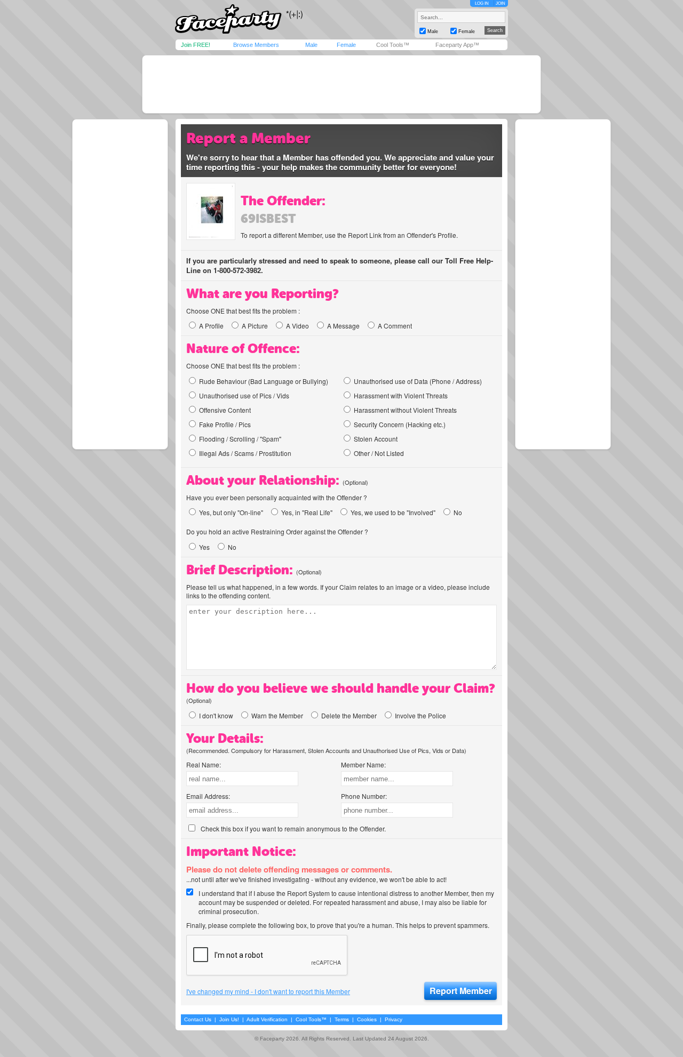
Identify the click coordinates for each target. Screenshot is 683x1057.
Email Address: (208, 795)
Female (346, 45)
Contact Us (197, 1019)
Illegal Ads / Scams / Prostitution (245, 453)
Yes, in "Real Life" (306, 512)
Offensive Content (225, 409)
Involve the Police (420, 715)
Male (311, 45)
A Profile (211, 325)
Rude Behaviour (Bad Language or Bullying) (263, 381)
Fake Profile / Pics (225, 424)
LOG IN (482, 3)
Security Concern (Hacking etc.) (400, 424)
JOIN (500, 3)
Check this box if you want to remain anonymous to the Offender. (293, 828)
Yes (204, 546)
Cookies (367, 1019)
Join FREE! (195, 45)
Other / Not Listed (379, 453)
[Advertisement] (341, 84)
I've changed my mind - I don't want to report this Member (268, 991)
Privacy (393, 1019)
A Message (343, 325)
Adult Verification (267, 1019)
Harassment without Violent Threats (405, 409)
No (458, 512)
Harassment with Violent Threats (401, 395)
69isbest (268, 219)
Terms (342, 1019)
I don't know (216, 715)
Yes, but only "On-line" (231, 512)
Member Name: (363, 764)
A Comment (395, 325)
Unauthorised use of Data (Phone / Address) (418, 381)
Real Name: (203, 764)
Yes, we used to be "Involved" (393, 512)
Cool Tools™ (392, 45)
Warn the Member (277, 715)
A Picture (255, 325)
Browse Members (256, 45)
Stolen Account (376, 438)
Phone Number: (364, 795)
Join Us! (229, 1019)
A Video (297, 325)
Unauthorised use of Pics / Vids (244, 395)
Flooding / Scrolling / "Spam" (240, 438)
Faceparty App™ (457, 45)
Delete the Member (349, 715)
